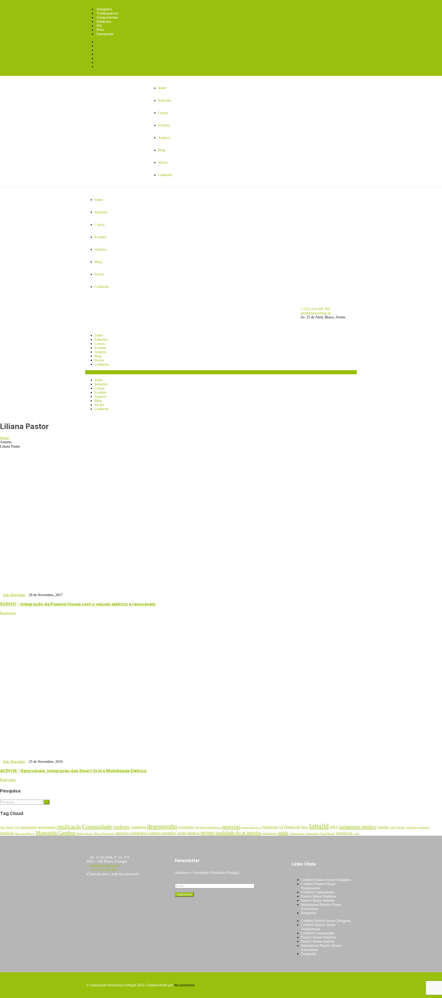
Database (104, 21)
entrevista (231, 826)
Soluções (101, 339)
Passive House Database (318, 896)
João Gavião (397, 827)
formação (270, 827)
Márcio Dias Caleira (104, 833)
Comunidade (97, 826)
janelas (383, 827)
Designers (104, 9)
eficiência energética (208, 827)
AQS (17, 827)
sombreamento (297, 833)
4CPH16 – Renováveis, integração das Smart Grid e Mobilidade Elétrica (73, 770)
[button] (221, 372)
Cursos (99, 344)
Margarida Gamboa (56, 832)
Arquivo (100, 352)
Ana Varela (7, 827)
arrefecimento (47, 827)
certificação (69, 826)
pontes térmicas (188, 833)
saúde (283, 832)
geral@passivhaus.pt (316, 313)
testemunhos (312, 833)
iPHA (334, 827)
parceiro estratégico (132, 833)
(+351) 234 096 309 (315, 309)
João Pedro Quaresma (417, 827)
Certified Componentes (317, 892)
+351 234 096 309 (103, 870)
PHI (99, 26)
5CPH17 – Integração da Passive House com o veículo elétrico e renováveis (77, 604)
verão (357, 833)
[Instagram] (105, 887)
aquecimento (28, 827)
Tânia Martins (327, 833)
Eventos (100, 348)
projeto (208, 832)
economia (186, 827)
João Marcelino (14, 595)
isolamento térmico (357, 826)
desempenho (162, 826)
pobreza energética (162, 833)
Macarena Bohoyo (25, 833)
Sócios (99, 360)
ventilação (344, 833)
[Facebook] (92, 887)
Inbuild (319, 826)
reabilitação (269, 833)
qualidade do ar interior (238, 832)
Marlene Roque (84, 833)
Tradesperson (107, 13)
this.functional (184, 985)
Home (4, 438)
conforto (121, 826)
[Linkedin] (133, 887)
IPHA (100, 30)
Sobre (98, 335)
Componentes (107, 17)
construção (138, 827)
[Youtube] (119, 887)
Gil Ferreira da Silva (293, 827)
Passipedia (105, 34)
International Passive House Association (321, 907)
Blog (98, 356)
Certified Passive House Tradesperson (318, 886)
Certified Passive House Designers (326, 880)
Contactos (101, 364)
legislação (7, 833)
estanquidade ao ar (251, 827)
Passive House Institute (317, 900)
